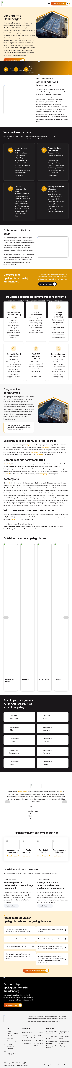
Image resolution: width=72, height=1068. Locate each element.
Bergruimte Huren (9, 680)
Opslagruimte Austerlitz (51, 1037)
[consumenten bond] (59, 844)
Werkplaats (27, 1043)
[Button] (15, 679)
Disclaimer (53, 1065)
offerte (12, 519)
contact (7, 474)
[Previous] (6, 617)
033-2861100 (11, 1054)
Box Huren (26, 679)
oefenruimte (45, 447)
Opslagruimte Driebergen (64, 1042)
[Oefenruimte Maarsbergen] (52, 12)
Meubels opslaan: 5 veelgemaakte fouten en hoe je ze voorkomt (18, 885)
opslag (26, 791)
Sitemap (46, 1065)
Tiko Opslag (7, 464)
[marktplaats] (12, 844)
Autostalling (27, 1040)
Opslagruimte (14, 727)
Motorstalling (44, 679)
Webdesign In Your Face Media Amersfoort (17, 1065)
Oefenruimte (40, 455)
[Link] (19, 717)
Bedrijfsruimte (28, 1038)
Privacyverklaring (63, 1065)
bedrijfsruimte (29, 445)
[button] (49, 3)
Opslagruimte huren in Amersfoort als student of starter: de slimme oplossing (50, 885)
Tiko (48, 791)
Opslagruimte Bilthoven (51, 1042)
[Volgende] (66, 617)
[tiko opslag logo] (6, 3)
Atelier (25, 1035)
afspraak (43, 517)
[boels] (28, 844)
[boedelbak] (43, 844)
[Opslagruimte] (30, 728)
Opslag (8, 483)
